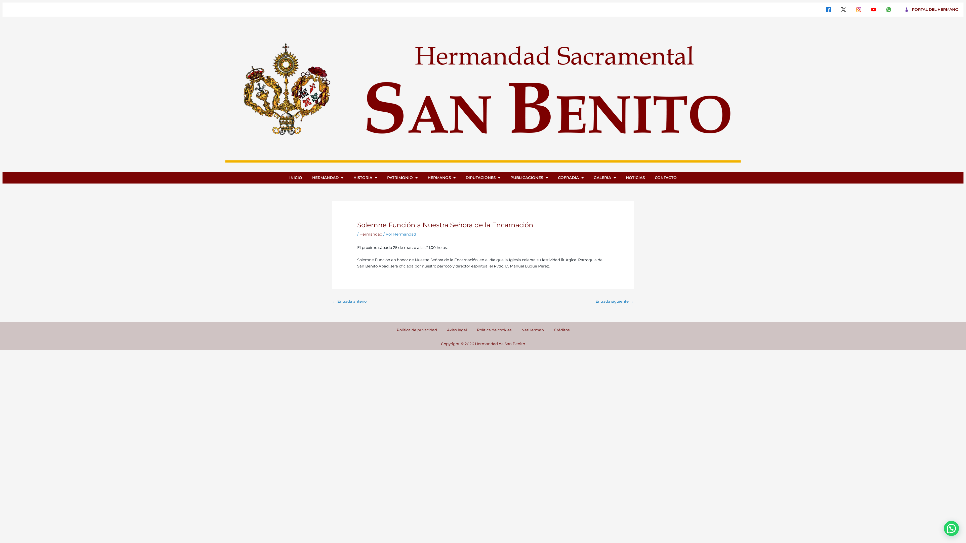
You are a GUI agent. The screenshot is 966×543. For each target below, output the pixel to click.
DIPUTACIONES (481, 177)
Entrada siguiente (614, 301)
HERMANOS (439, 177)
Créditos (562, 330)
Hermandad (370, 234)
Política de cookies (494, 330)
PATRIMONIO (400, 177)
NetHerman (532, 330)
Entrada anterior (350, 301)
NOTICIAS (635, 177)
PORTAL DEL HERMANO (935, 9)
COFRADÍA (568, 177)
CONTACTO (666, 177)
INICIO (295, 177)
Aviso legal (457, 330)
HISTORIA (362, 177)
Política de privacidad (417, 330)
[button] (951, 528)
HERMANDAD (325, 177)
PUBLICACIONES (526, 177)
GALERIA (602, 177)
